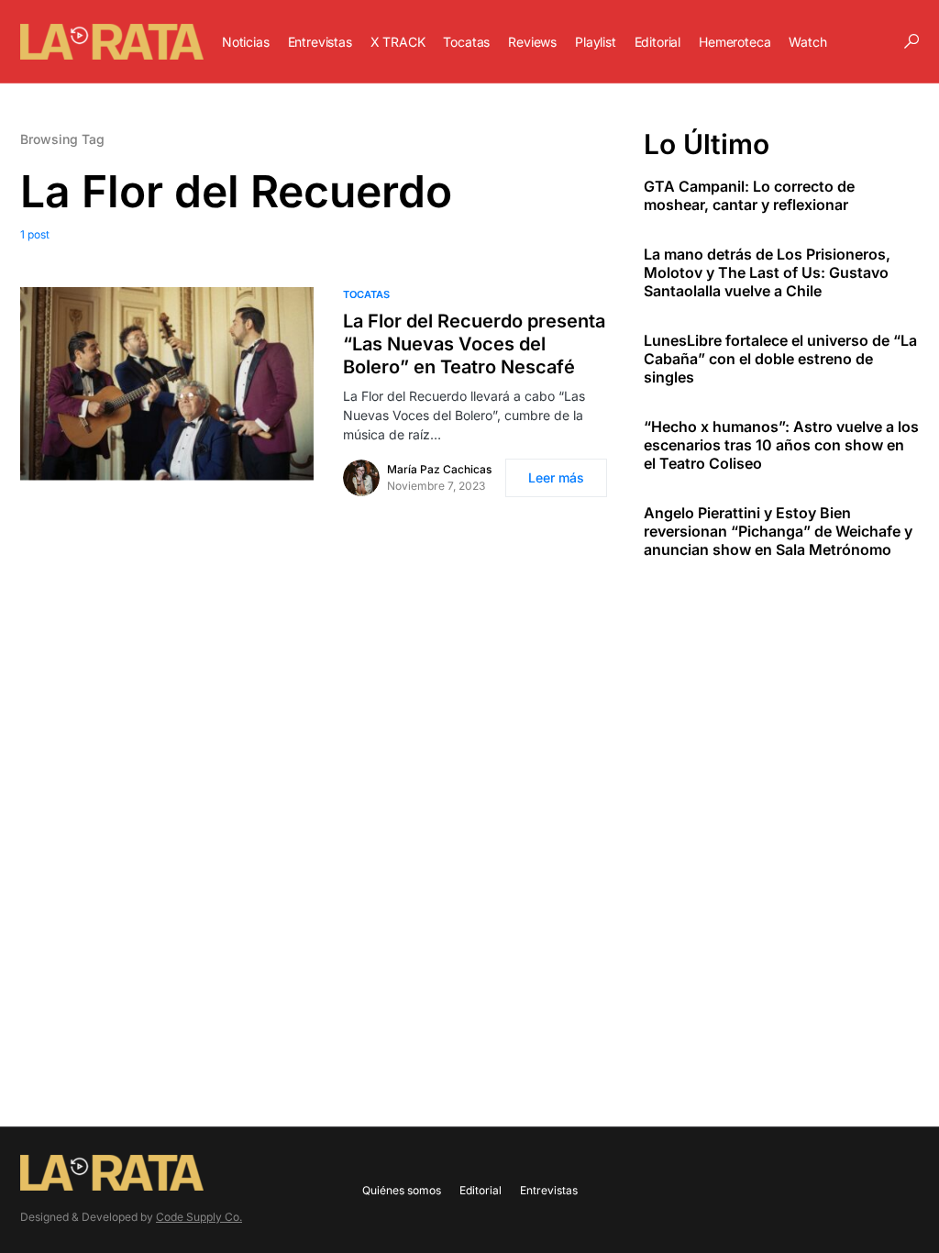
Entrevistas (549, 1190)
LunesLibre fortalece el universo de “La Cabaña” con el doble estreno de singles (780, 358)
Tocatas (366, 294)
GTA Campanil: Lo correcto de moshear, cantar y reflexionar (749, 195)
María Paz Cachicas (439, 469)
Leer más (556, 477)
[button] (911, 41)
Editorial (480, 1190)
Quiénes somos (401, 1190)
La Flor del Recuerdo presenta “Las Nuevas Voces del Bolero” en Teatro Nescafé (474, 344)
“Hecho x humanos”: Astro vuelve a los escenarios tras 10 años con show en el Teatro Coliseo (781, 444)
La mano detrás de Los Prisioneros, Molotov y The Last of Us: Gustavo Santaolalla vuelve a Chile (767, 272)
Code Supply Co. (199, 1217)
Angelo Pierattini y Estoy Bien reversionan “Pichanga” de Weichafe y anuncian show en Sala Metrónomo (778, 531)
